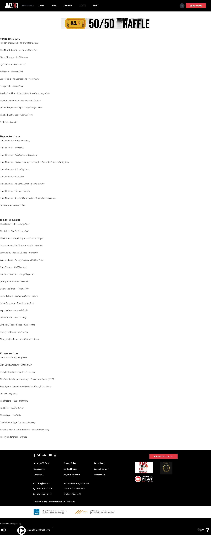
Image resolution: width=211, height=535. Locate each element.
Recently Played (201, 530)
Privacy (3, 524)
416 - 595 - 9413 (44, 494)
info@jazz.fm (43, 483)
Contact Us (38, 474)
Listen (41, 5)
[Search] (182, 5)
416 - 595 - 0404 (44, 488)
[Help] (207, 531)
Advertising (99, 463)
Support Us (196, 5)
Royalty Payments (72, 474)
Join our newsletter (163, 456)
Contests (68, 5)
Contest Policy (70, 469)
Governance (39, 469)
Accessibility (99, 474)
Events (82, 5)
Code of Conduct (101, 469)
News (54, 5)
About (95, 5)
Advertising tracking (14, 524)
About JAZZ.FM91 (41, 463)
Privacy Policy (70, 463)
